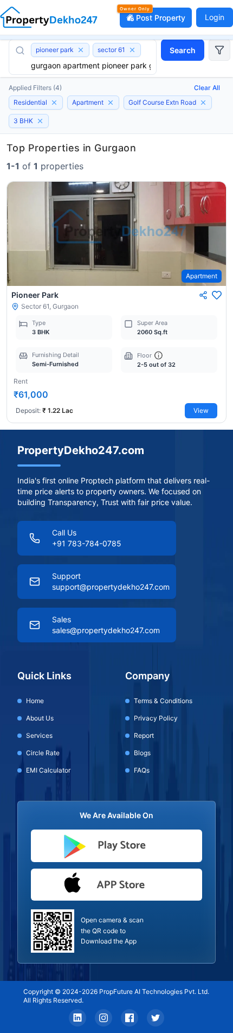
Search (183, 50)
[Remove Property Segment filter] (54, 102)
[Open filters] (219, 50)
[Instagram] (103, 1017)
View (201, 410)
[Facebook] (129, 1017)
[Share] (203, 295)
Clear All (207, 88)
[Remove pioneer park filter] (81, 50)
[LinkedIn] (77, 1017)
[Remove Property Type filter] (110, 102)
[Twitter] (155, 1017)
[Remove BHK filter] (40, 121)
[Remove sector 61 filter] (132, 50)
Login (214, 17)
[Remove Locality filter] (203, 102)
